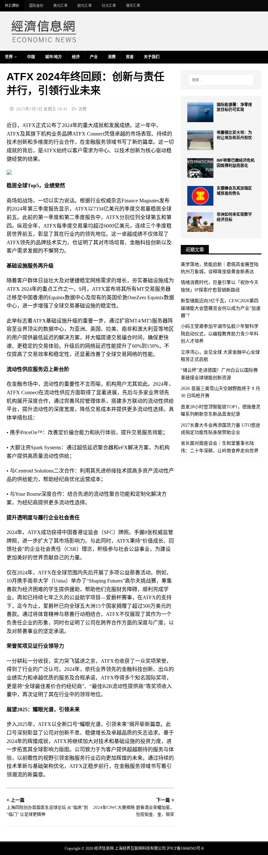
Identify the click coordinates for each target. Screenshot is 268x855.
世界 (9, 57)
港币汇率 (133, 6)
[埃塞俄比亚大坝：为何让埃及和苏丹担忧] (200, 140)
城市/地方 (53, 57)
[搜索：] (221, 79)
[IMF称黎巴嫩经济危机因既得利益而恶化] (200, 168)
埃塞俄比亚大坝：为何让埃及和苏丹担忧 (234, 135)
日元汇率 (109, 6)
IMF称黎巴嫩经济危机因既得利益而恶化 (236, 163)
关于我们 (151, 57)
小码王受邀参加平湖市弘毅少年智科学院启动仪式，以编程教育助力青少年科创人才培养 (220, 334)
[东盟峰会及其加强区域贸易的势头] (200, 196)
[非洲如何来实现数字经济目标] (200, 222)
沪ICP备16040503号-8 (185, 848)
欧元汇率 (84, 6)
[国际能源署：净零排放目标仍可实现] (200, 112)
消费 (112, 57)
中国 (31, 57)
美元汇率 (60, 6)
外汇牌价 (12, 6)
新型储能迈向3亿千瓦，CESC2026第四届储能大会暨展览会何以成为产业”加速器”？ (220, 308)
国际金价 (36, 6)
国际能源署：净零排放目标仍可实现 (234, 107)
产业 (94, 57)
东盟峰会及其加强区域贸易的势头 (234, 191)
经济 (76, 57)
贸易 (130, 57)
